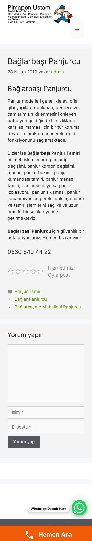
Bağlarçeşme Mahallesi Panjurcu (48, 306)
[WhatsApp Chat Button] (79, 507)
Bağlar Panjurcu (31, 299)
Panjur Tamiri (28, 291)
